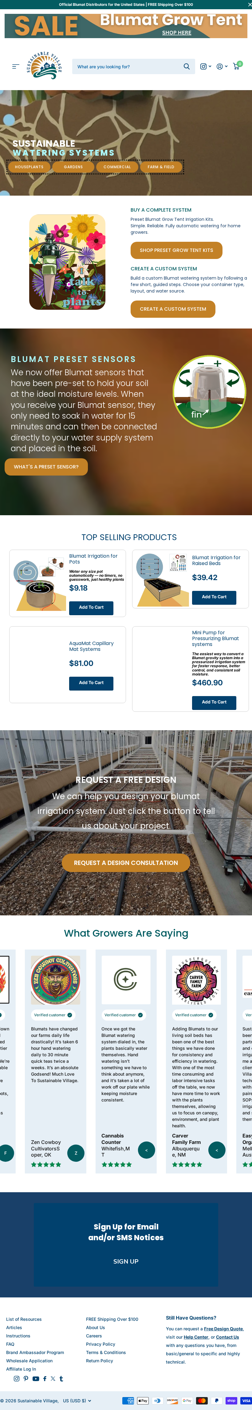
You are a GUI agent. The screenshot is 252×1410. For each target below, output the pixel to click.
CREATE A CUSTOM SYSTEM (173, 309)
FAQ (10, 1344)
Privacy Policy (100, 1344)
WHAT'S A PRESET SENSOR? (46, 466)
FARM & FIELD (161, 166)
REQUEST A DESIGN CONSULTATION (126, 862)
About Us (95, 1327)
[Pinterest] (26, 1378)
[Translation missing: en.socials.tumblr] (61, 1378)
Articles (14, 1327)
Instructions (18, 1335)
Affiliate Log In (21, 1369)
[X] (53, 1378)
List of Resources (24, 1319)
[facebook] (44, 1378)
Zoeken (186, 66)
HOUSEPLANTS (29, 166)
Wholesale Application (29, 1360)
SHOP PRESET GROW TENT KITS (176, 250)
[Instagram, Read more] (205, 67)
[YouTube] (36, 1378)
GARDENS (73, 166)
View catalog (15, 66)
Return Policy (99, 1360)
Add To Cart (91, 607)
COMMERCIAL (117, 166)
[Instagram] (16, 1378)
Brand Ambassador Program (35, 1352)
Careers (94, 1335)
